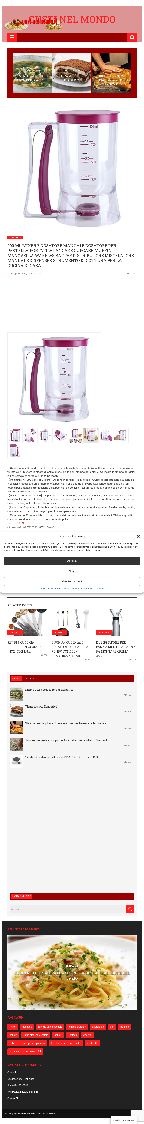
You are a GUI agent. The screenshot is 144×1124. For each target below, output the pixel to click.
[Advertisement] (72, 306)
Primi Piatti (32, 70)
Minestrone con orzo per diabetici (32, 78)
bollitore (124, 1026)
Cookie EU (13, 1098)
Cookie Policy (46, 589)
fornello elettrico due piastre (66, 1043)
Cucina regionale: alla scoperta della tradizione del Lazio (72, 975)
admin (11, 273)
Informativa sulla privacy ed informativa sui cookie (80, 589)
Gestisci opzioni (72, 581)
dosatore (27, 1026)
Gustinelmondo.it (27, 1113)
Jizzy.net (29, 1078)
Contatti (11, 1072)
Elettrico (72, 1035)
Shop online (15, 237)
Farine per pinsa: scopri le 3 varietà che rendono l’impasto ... (68, 740)
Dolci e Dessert (72, 70)
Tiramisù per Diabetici (72, 78)
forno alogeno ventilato (36, 1035)
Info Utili (111, 70)
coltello (13, 1035)
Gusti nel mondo (72, 19)
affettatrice (98, 1026)
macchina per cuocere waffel (25, 1051)
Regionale (72, 966)
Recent (16, 678)
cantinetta (92, 1043)
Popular (30, 678)
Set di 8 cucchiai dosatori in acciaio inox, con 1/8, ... (23, 646)
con (112, 1026)
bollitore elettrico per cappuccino (27, 1043)
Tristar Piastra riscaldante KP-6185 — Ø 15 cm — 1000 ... (63, 757)
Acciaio (87, 1035)
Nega (72, 571)
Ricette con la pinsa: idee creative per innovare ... (111, 80)
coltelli (58, 1035)
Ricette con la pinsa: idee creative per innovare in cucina (65, 723)
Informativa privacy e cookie (22, 1091)
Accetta (72, 560)
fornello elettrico (77, 1026)
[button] (138, 536)
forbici (13, 1026)
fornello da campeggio (50, 1026)
